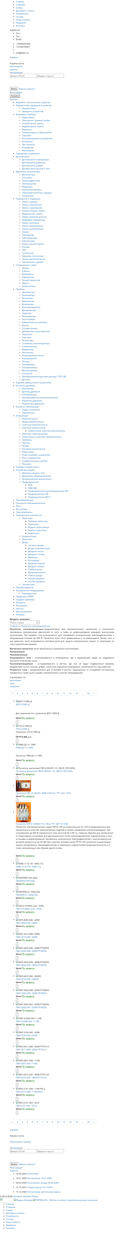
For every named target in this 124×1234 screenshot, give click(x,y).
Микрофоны (28, 273)
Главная (20, 1)
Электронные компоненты (29, 515)
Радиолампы (28, 117)
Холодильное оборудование (30, 590)
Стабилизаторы (29, 346)
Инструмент (22, 605)
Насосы (19, 608)
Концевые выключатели (34, 448)
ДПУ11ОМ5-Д (22, 704)
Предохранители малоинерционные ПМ (48, 490)
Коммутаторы (28, 285)
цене (12, 683)
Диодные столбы (36, 554)
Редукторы (27, 186)
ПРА (24, 249)
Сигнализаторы (29, 394)
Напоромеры (28, 364)
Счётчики (26, 337)
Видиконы (27, 129)
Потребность (22, 13)
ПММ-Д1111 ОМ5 (24, 747)
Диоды (25, 542)
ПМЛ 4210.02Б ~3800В (27, 979)
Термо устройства (31, 409)
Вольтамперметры (31, 307)
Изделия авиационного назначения (33, 382)
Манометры (28, 388)
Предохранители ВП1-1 (39, 496)
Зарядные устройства (32, 111)
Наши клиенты (23, 19)
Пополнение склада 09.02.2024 (43, 1182)
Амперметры (28, 292)
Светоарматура (29, 237)
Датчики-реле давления (34, 162)
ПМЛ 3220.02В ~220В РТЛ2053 (31, 993)
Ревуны (25, 282)
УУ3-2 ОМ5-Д (22, 728)
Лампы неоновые (30, 222)
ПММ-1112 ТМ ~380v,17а (28, 866)
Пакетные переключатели (35, 433)
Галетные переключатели (34, 424)
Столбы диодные (36, 581)
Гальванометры (30, 367)
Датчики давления (31, 391)
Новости (14, 1170)
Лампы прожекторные (33, 243)
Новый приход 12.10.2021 (40, 1187)
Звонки (25, 267)
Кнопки (25, 445)
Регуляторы (27, 340)
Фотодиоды (33, 560)
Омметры (26, 313)
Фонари (26, 246)
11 (64, 693)
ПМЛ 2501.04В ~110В (26, 1063)
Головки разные (30, 328)
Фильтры (20, 614)
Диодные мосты (36, 551)
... (82, 693)
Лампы (25, 231)
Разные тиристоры (37, 530)
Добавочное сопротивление (36, 331)
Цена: (19, 717)
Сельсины (27, 177)
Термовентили (29, 593)
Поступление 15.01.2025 (39, 1178)
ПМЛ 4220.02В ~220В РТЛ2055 (31, 950)
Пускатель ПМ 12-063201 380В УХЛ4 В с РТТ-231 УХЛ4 (43, 792)
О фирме (20, 4)
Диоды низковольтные (39, 548)
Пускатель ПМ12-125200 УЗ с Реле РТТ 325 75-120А (42, 823)
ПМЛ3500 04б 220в (25, 880)
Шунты (25, 325)
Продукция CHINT (25, 596)
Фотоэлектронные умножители (37, 138)
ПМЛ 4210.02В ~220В (26, 936)
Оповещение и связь (26, 264)
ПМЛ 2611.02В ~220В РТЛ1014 (31, 1049)
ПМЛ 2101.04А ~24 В (26, 1105)
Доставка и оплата (25, 10)
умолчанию (15, 680)
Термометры (28, 412)
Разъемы (26, 463)
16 (88, 693)
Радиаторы (33, 533)
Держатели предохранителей (36, 475)
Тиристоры (27, 518)
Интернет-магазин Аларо (25, 1196)
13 (76, 693)
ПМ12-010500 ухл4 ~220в (28, 908)
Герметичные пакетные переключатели (41, 436)
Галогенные (28, 252)
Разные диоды (35, 575)
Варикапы (33, 557)
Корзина (14, 57)
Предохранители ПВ (38, 493)
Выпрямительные (37, 572)
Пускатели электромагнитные (30, 502)
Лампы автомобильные (33, 258)
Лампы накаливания (32, 207)
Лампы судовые (30, 201)
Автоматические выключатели (37, 478)
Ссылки (19, 16)
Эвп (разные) (28, 144)
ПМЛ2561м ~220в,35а (27, 894)
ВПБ (30, 484)
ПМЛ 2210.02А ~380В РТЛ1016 (31, 1077)
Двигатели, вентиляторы (28, 171)
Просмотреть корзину (16, 68)
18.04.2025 (32, 1173)
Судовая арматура (25, 599)
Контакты (20, 25)
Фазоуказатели (29, 358)
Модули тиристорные (38, 527)
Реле (18, 505)
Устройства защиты (25, 469)
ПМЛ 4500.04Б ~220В (26, 922)
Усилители (27, 373)
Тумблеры (27, 439)
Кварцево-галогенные (33, 255)
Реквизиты (21, 22)
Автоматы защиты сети (33, 472)
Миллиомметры (30, 370)
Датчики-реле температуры (35, 159)
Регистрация (16, 92)
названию (15, 686)
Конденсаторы (29, 536)
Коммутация (22, 415)
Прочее (25, 361)
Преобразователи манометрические (40, 397)
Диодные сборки (36, 566)
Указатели (27, 334)
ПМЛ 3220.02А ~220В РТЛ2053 (31, 1007)
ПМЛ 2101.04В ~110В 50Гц (29, 1091)
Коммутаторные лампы (33, 210)
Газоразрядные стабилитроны (37, 132)
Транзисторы (28, 584)
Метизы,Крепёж (23, 611)
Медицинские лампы (32, 213)
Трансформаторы (25, 499)
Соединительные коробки (34, 460)
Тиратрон (26, 135)
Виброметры (28, 301)
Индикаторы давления (33, 403)
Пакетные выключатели (33, 427)
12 (70, 693)
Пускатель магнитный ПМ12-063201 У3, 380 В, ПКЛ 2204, (44, 770)
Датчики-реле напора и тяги (36, 168)
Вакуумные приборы (26, 114)
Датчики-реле (22, 156)
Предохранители (30, 481)
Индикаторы (28, 349)
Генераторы (28, 195)
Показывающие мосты (33, 355)
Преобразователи (25, 587)
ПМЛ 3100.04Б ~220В (26, 1035)
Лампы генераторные (32, 228)
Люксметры (27, 352)
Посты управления (31, 457)
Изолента (20, 602)
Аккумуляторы (29, 108)
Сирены (26, 270)
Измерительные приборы (34, 322)
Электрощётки (29, 183)
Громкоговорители (31, 279)
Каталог (15, 95)
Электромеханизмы (31, 189)
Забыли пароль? (27, 88)
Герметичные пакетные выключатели (46, 430)
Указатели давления (32, 400)
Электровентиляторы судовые (37, 192)
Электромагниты (24, 511)
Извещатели (28, 276)
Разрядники (28, 147)
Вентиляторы (28, 174)
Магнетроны (28, 150)
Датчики (26, 379)
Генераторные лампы (33, 123)
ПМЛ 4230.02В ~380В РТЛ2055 (31, 965)
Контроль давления (25, 385)
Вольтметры (28, 304)
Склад (19, 7)
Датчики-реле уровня (32, 165)
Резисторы (27, 539)
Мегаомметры (29, 316)
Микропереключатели (33, 421)
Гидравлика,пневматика (28, 153)
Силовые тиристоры (38, 521)
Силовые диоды (36, 545)
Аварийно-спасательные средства (33, 102)
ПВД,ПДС (32, 487)
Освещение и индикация (28, 198)
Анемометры (28, 295)
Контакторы (21, 508)
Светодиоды (28, 234)
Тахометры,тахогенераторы (36, 343)
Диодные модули (36, 563)
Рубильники (28, 451)
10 (58, 693)
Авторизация (16, 72)
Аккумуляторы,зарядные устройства (34, 105)
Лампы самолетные (32, 204)
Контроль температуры (27, 406)
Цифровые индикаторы (33, 219)
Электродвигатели (31, 180)
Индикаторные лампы (33, 126)
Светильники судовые (33, 261)
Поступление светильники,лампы (43, 1191)
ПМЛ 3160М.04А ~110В (27, 1021)
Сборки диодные (36, 578)
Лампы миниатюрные (32, 225)
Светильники (28, 240)
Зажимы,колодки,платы (27, 466)
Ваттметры (27, 298)
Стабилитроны (35, 569)
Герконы (26, 442)
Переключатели (30, 418)
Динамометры (29, 310)
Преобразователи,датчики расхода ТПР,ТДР (44, 376)
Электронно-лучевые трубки (36, 120)
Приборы (20, 288)
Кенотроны (27, 141)
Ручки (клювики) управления (36, 454)
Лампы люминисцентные (34, 216)
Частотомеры (28, 319)
